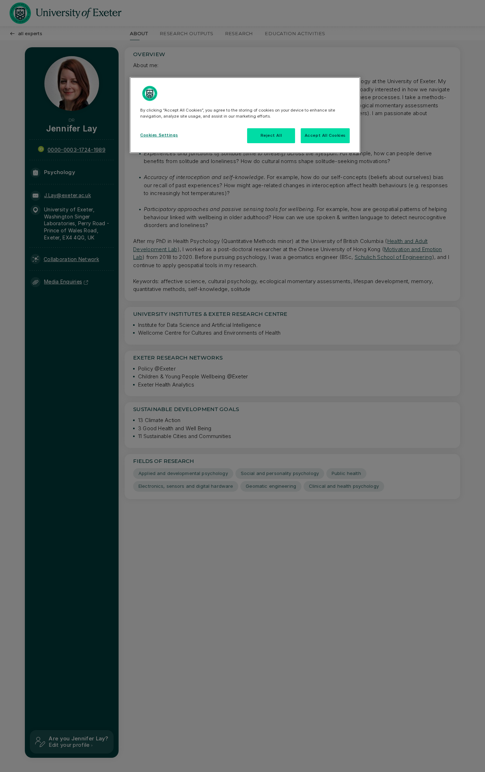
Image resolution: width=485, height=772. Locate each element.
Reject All (271, 135)
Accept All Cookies (325, 135)
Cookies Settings (159, 135)
